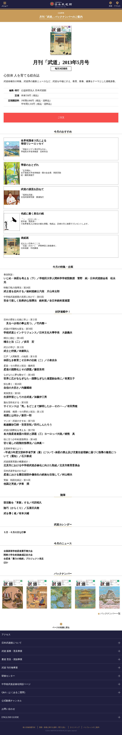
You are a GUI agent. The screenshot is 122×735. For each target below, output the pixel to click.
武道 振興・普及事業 (12, 651)
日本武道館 (61, 4)
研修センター (8, 676)
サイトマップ (75, 727)
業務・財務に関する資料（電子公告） (52, 727)
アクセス (117, 6)
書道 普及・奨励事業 (12, 659)
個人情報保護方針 (29, 727)
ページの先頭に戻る (61, 627)
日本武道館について (12, 643)
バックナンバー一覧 (110, 613)
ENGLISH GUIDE (10, 717)
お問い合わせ (8, 709)
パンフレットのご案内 (91, 727)
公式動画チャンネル (12, 701)
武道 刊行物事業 (10, 667)
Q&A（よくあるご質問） (14, 692)
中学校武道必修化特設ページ (16, 684)
